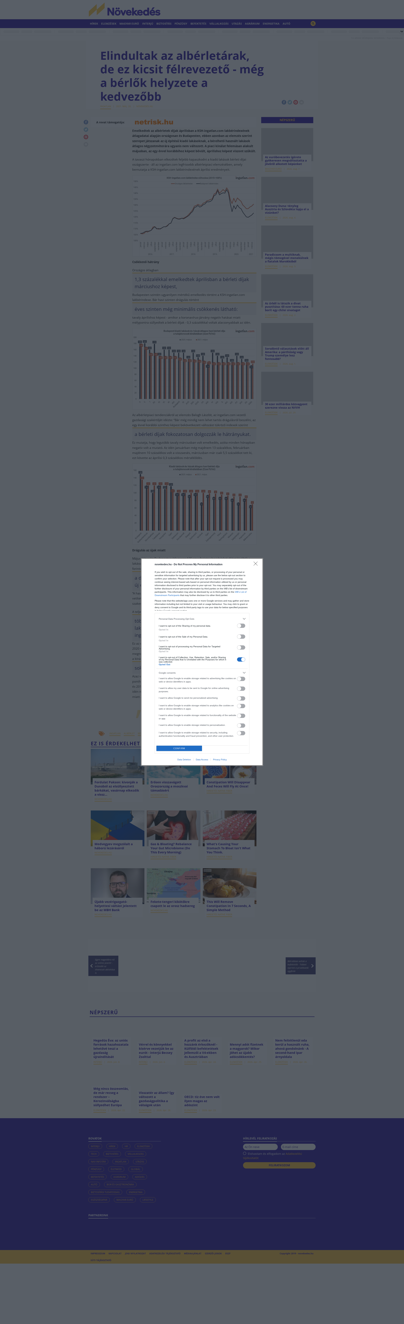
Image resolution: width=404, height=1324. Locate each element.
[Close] (257, 565)
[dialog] (202, 662)
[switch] (241, 626)
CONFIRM (179, 748)
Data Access (202, 759)
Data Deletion (184, 759)
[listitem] (202, 618)
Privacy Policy (220, 759)
